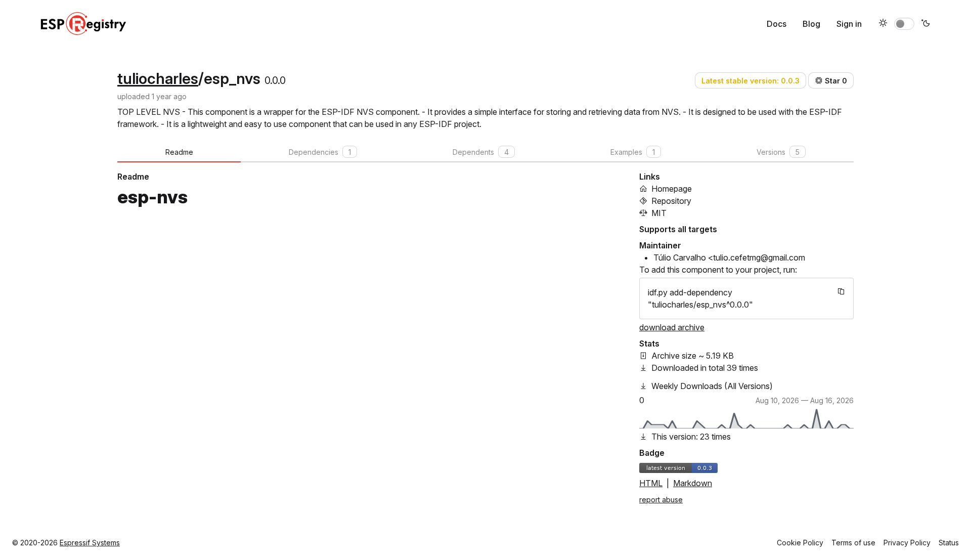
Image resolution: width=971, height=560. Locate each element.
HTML (651, 483)
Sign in (849, 24)
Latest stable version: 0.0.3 (750, 80)
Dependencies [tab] (320, 152)
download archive (671, 327)
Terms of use (853, 542)
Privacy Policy (907, 542)
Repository (671, 201)
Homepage (671, 189)
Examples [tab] (632, 152)
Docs (776, 24)
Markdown (692, 483)
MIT (659, 213)
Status (949, 542)
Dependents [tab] (481, 152)
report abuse (661, 499)
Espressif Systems (90, 542)
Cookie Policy (800, 542)
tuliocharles (157, 78)
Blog (811, 24)
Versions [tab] (778, 152)
